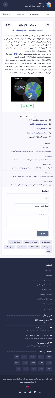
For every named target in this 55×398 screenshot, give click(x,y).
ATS (49, 363)
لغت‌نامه (49, 275)
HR (17, 357)
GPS (15, 54)
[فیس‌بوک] (14, 392)
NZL (49, 369)
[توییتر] (30, 392)
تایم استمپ (48, 308)
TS (18, 369)
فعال (48, 251)
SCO (33, 363)
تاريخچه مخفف (46, 303)
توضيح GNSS (10, 247)
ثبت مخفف (20, 14)
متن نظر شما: (43, 214)
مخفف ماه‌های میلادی (44, 284)
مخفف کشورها (47, 289)
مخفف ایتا (40, 343)
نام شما (45, 197)
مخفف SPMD (32, 166)
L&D (24, 357)
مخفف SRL (30, 335)
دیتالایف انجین (24, 382)
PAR (25, 369)
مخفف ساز (48, 270)
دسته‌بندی (35, 14)
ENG (25, 363)
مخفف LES (39, 320)
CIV (41, 369)
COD (16, 363)
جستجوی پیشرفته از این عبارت (37, 133)
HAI (33, 369)
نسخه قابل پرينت (41, 128)
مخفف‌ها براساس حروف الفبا (41, 280)
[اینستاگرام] (25, 392)
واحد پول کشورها (46, 294)
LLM (41, 363)
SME (49, 357)
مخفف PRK (32, 175)
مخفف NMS (40, 328)
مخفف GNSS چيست (31, 242)
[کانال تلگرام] (20, 392)
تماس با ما (6, 14)
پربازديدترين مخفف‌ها (44, 299)
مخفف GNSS (46, 242)
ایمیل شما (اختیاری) (41, 206)
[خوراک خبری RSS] (35, 392)
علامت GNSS (34, 247)
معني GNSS (46, 247)
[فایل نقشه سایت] (40, 392)
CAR (40, 357)
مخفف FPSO (31, 183)
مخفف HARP (32, 149)
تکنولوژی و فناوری (36, 124)
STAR (32, 357)
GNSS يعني (21, 247)
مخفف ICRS (32, 158)
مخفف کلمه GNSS (14, 242)
